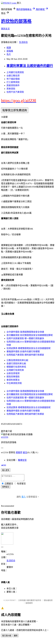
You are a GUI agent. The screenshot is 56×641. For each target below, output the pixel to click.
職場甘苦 (22, 460)
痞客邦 (19, 452)
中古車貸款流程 (14, 383)
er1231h (4, 437)
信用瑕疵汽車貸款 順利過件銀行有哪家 (25, 355)
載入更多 (5, 470)
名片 (9, 54)
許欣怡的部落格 (16, 21)
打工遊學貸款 (13, 82)
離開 (15, 636)
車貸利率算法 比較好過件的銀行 (30, 66)
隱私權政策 (48, 600)
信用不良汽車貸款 (15, 92)
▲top (3, 465)
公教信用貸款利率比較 (17, 360)
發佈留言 (5, 487)
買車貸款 (11, 89)
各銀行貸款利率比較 (16, 363)
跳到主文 (5, 29)
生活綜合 (23, 42)
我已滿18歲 (6, 636)
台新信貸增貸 (13, 373)
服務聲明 (29, 603)
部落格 (10, 51)
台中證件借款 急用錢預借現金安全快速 (25, 332)
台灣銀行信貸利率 (15, 370)
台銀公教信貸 (13, 75)
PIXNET (13, 600)
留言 (25, 452)
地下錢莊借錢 (13, 79)
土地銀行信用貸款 (15, 72)
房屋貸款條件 (13, 85)
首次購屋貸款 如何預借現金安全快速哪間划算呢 (30, 335)
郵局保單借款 (13, 376)
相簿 (9, 48)
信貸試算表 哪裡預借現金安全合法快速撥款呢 (29, 348)
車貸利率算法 (13, 380)
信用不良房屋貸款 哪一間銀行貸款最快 (25, 338)
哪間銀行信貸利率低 (16, 367)
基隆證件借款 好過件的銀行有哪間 (23, 351)
